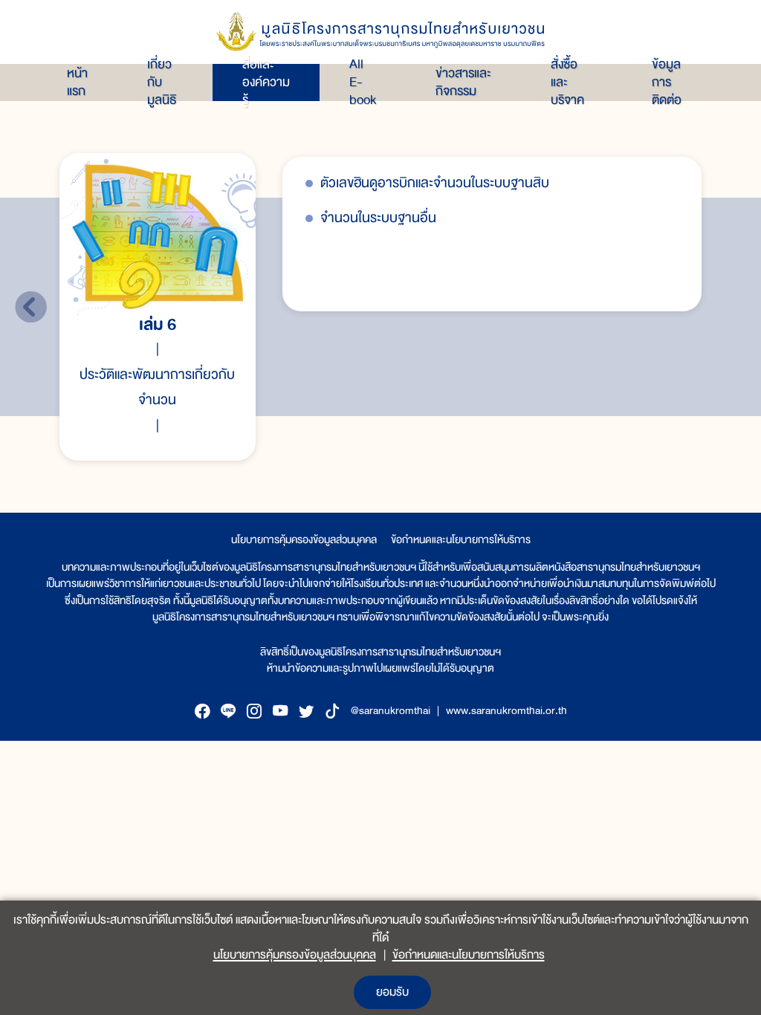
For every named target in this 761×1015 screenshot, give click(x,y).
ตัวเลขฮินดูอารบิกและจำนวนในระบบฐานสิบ (434, 183)
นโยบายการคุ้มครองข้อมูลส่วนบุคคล (304, 539)
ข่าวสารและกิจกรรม (463, 82)
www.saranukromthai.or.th (506, 710)
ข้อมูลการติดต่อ (666, 82)
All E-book (362, 82)
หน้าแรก (77, 82)
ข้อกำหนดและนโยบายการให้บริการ (461, 539)
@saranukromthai (390, 710)
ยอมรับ (392, 992)
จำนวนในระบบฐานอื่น (378, 218)
